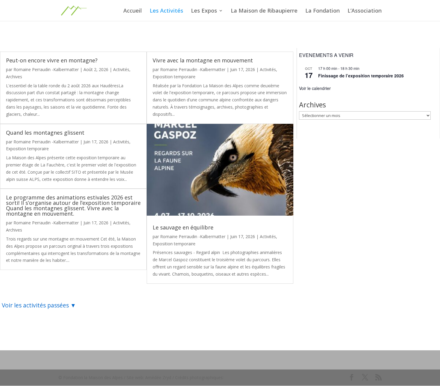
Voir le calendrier (315, 88)
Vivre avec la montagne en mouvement (203, 60)
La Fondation (322, 11)
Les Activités (166, 11)
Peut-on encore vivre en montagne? (52, 60)
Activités (121, 69)
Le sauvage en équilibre (183, 227)
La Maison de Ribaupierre (264, 11)
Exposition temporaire (27, 148)
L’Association (365, 11)
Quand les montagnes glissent (45, 132)
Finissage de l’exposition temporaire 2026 (361, 76)
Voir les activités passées (35, 305)
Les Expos (204, 11)
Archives (14, 76)
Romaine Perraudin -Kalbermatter (46, 69)
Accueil (132, 11)
